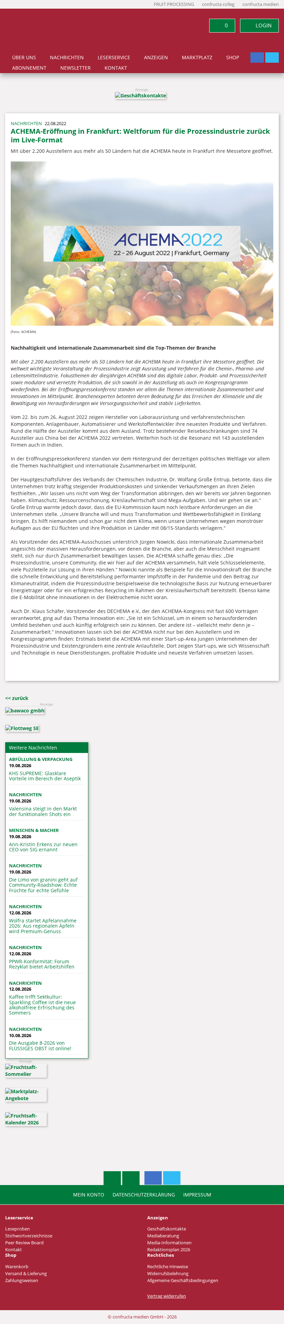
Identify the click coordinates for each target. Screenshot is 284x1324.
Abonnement (29, 68)
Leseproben (17, 1229)
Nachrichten (67, 57)
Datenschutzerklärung (144, 1195)
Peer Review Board (24, 1243)
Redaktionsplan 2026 (168, 1250)
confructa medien (260, 4)
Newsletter (75, 68)
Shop (232, 57)
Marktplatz (197, 57)
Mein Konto (88, 1195)
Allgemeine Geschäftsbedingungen (182, 1280)
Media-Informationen (169, 1243)
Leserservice (114, 57)
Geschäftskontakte (166, 1229)
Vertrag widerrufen (166, 1296)
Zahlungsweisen (21, 1280)
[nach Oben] (112, 1178)
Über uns (24, 57)
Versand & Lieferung (26, 1274)
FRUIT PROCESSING (174, 4)
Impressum (197, 1195)
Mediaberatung (163, 1236)
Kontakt (116, 68)
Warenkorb (16, 1267)
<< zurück (16, 698)
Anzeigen (156, 57)
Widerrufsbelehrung (167, 1274)
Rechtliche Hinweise (167, 1267)
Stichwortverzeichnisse (28, 1236)
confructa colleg (218, 4)
